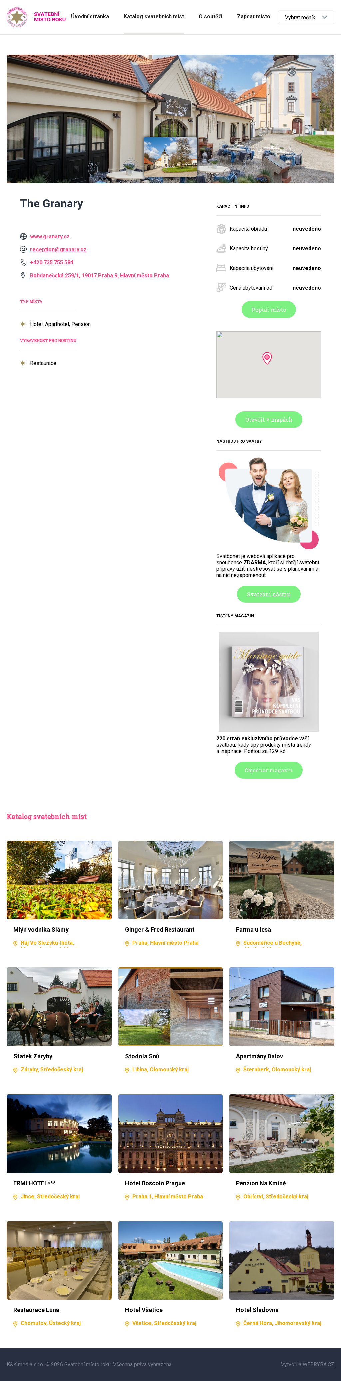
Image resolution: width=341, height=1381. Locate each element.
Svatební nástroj (269, 594)
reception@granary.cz (58, 249)
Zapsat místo (253, 16)
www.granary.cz (50, 236)
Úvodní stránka (90, 16)
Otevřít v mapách (268, 419)
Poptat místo (269, 309)
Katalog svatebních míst (154, 16)
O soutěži (210, 16)
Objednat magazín (269, 770)
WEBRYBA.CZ (318, 1364)
